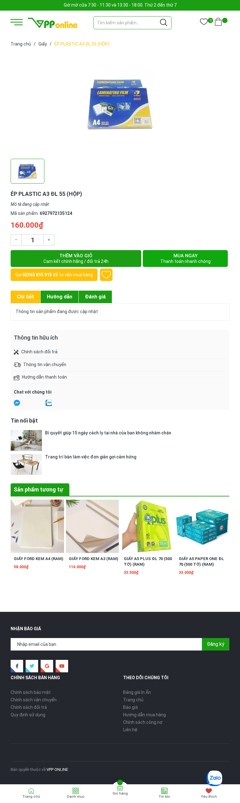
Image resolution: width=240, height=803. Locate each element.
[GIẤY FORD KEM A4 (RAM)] (37, 526)
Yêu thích (209, 797)
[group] (120, 104)
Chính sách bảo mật (31, 692)
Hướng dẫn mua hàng (144, 714)
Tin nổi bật (24, 420)
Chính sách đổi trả (29, 707)
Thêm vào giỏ (75, 258)
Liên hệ (130, 729)
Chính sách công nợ (142, 722)
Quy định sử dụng (28, 714)
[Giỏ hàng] (218, 23)
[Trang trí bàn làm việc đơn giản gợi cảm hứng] (26, 464)
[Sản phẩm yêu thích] (204, 23)
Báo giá (130, 707)
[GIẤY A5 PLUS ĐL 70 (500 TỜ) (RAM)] (147, 526)
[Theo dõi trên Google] (47, 666)
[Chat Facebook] (17, 403)
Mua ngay (185, 258)
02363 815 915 (37, 274)
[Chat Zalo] (49, 403)
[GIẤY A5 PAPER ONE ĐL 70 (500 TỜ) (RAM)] (202, 526)
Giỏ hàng (120, 793)
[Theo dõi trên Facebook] (17, 666)
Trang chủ (133, 699)
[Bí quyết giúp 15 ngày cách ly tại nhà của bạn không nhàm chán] (26, 440)
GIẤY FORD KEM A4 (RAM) (38, 558)
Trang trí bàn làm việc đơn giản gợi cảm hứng (90, 456)
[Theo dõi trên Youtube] (62, 666)
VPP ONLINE (57, 769)
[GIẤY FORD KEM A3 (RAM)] (92, 526)
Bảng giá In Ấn (137, 692)
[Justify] (163, 23)
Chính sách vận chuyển (34, 699)
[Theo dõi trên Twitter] (32, 666)
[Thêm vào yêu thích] (106, 274)
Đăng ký (215, 644)
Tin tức (164, 797)
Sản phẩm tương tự (38, 489)
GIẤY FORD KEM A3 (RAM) (93, 558)
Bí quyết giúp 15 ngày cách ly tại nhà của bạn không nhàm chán (108, 432)
